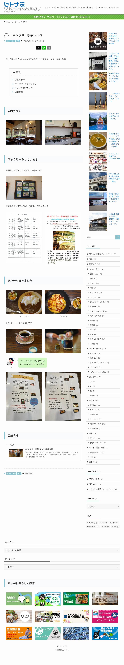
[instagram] (60, 646)
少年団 (94, 414)
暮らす (93, 400)
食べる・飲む (11, 41)
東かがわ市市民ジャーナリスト (102, 254)
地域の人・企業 (97, 424)
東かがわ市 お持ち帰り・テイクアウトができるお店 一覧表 (114, 38)
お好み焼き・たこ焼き (99, 302)
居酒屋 (94, 325)
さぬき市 (92, 522)
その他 (94, 343)
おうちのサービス (98, 442)
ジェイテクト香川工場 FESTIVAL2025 (114, 157)
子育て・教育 (95, 479)
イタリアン (96, 292)
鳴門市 (115, 526)
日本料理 (95, 306)
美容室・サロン (97, 452)
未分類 (93, 462)
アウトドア (95, 367)
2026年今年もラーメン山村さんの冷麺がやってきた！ (114, 77)
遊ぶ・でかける (97, 348)
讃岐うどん (96, 274)
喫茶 (18, 41)
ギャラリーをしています (26, 83)
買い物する (95, 376)
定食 (93, 288)
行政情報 (95, 405)
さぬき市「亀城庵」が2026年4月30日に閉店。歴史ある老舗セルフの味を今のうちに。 (114, 61)
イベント (95, 353)
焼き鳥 (94, 320)
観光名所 (95, 358)
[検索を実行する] (117, 237)
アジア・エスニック (98, 311)
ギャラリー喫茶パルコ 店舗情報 (39, 449)
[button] (38, 48)
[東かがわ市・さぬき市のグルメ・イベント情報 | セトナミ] (14, 4)
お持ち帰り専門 (97, 339)
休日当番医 (95, 428)
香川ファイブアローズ (99, 362)
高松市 (105, 526)
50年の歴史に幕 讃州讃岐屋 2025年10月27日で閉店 (114, 177)
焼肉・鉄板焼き (97, 316)
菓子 (93, 334)
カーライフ (95, 419)
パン (93, 329)
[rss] (66, 646)
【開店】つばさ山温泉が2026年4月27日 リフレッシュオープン (114, 219)
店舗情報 (19, 91)
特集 (92, 259)
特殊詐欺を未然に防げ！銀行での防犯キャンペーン (114, 197)
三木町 (103, 522)
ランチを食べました (24, 87)
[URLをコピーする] (49, 48)
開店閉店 (94, 264)
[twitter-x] (58, 646)
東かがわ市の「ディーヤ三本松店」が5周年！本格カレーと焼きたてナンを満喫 (114, 139)
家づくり (95, 438)
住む (92, 433)
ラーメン (95, 297)
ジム (93, 457)
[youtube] (63, 646)
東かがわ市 (27, 41)
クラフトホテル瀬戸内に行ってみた (114, 116)
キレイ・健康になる (98, 447)
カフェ (94, 283)
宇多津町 (113, 522)
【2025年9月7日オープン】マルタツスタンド (114, 97)
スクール (94, 410)
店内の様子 (20, 79)
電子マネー (95, 484)
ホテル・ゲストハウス (99, 372)
